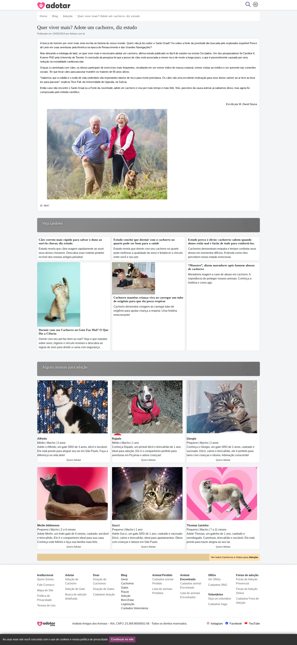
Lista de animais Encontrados (190, 595)
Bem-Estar (127, 600)
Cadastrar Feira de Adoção (247, 600)
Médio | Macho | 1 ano (146, 449)
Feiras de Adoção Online (246, 591)
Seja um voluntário (219, 598)
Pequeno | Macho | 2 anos (220, 449)
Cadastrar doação (104, 594)
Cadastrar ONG (217, 584)
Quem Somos (45, 579)
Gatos (124, 587)
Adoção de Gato (75, 588)
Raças (125, 591)
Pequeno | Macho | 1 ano (147, 536)
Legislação (127, 604)
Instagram (216, 623)
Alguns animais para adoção (64, 367)
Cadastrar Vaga (217, 604)
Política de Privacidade (44, 597)
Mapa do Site (45, 590)
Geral (124, 579)
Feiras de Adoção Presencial (246, 581)
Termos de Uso (46, 605)
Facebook (235, 623)
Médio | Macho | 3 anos (72, 449)
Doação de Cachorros (99, 581)
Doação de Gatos (103, 588)
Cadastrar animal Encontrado (190, 585)
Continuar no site (122, 639)
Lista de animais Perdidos (162, 591)
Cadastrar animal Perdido (162, 581)
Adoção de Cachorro (71, 581)
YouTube (254, 623)
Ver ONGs (214, 579)
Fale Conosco (45, 584)
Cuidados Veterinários (134, 608)
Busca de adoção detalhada (75, 596)
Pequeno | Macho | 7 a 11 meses (221, 536)
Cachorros (127, 583)
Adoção (125, 595)
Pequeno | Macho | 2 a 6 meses (73, 536)
